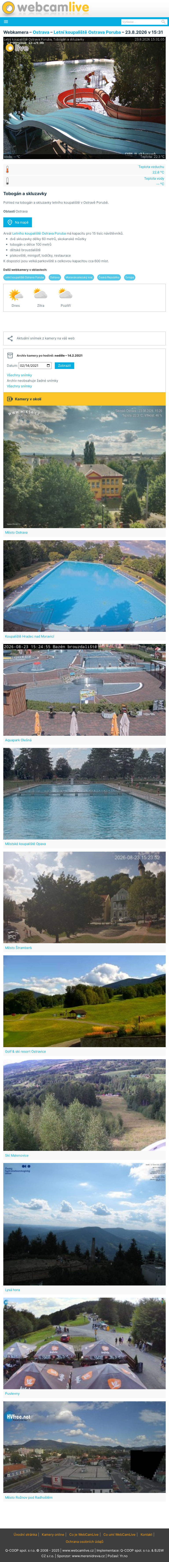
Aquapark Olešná (18, 740)
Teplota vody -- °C (154, 181)
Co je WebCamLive (84, 1534)
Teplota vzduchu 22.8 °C (151, 169)
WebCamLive (45, 8)
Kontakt (146, 1534)
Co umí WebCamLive (119, 1534)
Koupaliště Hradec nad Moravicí (29, 636)
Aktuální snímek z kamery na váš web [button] (41, 338)
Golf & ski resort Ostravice (25, 1051)
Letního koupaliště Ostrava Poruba (39, 233)
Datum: (12, 365)
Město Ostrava (16, 532)
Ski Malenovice (17, 1155)
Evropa (129, 277)
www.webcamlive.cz (78, 1550)
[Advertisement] (84, 321)
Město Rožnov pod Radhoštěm (29, 1497)
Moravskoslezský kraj (79, 277)
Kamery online (53, 1534)
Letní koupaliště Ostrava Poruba (87, 32)
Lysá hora (12, 1290)
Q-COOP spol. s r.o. (135, 1550)
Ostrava (41, 32)
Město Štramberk (18, 948)
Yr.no (124, 1556)
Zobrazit (64, 365)
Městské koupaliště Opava (25, 844)
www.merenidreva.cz (88, 1556)
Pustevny (12, 1393)
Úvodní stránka (25, 1534)
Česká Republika (109, 277)
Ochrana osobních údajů (84, 1541)
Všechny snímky (19, 375)
